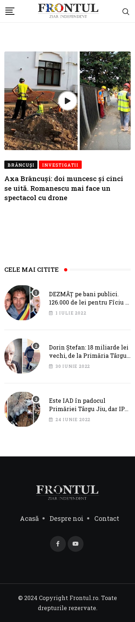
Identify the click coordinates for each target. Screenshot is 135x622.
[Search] (126, 11)
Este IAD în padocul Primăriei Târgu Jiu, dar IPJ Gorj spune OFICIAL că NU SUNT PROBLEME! (88, 412)
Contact (106, 518)
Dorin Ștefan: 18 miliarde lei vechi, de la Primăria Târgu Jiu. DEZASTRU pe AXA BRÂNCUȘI (89, 359)
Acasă (29, 518)
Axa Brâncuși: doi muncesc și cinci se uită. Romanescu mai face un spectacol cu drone (63, 188)
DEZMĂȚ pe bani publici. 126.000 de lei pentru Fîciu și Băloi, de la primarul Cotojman (89, 306)
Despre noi (67, 518)
